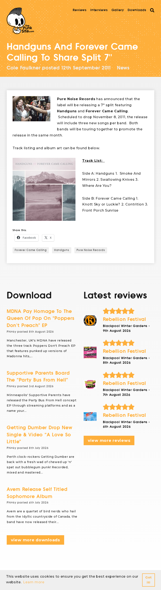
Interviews (99, 10)
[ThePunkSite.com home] (20, 21)
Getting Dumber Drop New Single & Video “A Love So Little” (39, 435)
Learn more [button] (33, 582)
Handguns (61, 250)
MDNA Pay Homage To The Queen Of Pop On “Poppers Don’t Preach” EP (40, 318)
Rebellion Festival (124, 319)
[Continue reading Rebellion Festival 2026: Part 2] (90, 384)
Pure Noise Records (91, 250)
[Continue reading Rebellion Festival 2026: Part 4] (90, 320)
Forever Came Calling (31, 250)
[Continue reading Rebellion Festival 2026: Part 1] (90, 416)
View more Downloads (35, 540)
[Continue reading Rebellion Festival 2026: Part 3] (90, 352)
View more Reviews (109, 440)
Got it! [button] (148, 580)
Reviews (80, 10)
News (123, 68)
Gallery (118, 10)
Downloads (137, 10)
